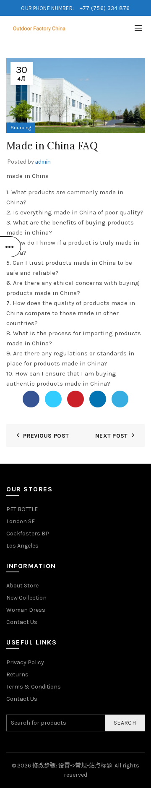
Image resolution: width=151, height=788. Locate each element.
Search (125, 722)
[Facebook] (31, 399)
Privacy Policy (25, 662)
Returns (17, 674)
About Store (22, 585)
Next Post (111, 435)
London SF (20, 521)
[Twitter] (53, 399)
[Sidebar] (10, 246)
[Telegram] (120, 399)
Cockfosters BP (27, 533)
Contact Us (21, 622)
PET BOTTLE (22, 509)
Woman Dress (25, 609)
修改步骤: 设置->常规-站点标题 (72, 765)
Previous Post (46, 435)
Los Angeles (22, 545)
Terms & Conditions (33, 686)
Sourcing (20, 127)
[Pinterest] (75, 399)
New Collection (26, 597)
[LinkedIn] (97, 399)
